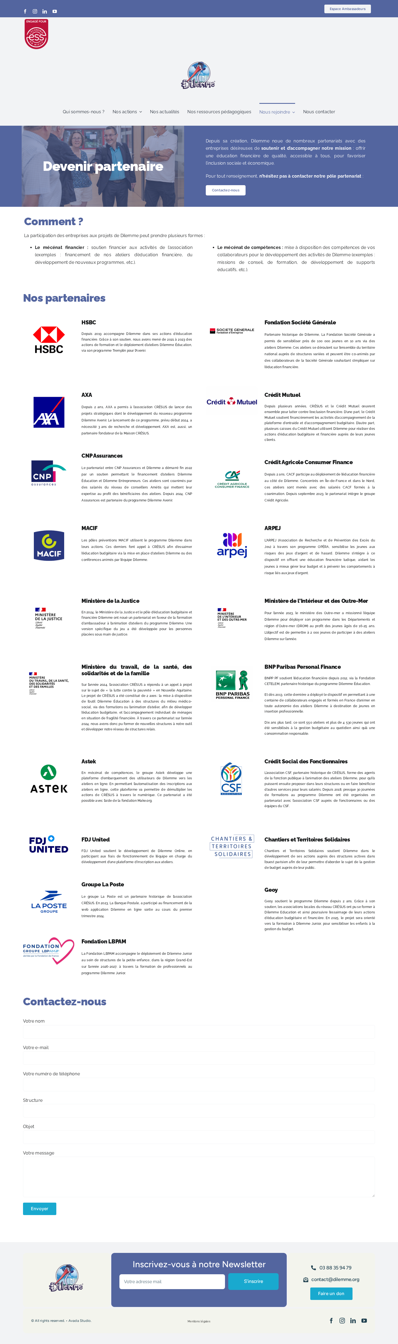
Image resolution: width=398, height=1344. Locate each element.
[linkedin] (45, 11)
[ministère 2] (49, 594)
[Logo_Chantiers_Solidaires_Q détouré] (232, 833)
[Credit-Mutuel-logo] (232, 388)
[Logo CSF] (232, 754)
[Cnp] (49, 449)
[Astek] (49, 754)
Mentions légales (199, 1321)
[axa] (49, 388)
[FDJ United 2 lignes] (49, 833)
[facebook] (25, 11)
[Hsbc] (49, 315)
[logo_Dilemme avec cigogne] (199, 59)
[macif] (49, 521)
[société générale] (232, 315)
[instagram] (35, 11)
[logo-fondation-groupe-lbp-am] (49, 939)
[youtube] (55, 11)
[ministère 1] (232, 594)
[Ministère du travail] (49, 660)
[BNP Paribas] (232, 660)
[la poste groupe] (49, 877)
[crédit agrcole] (232, 455)
